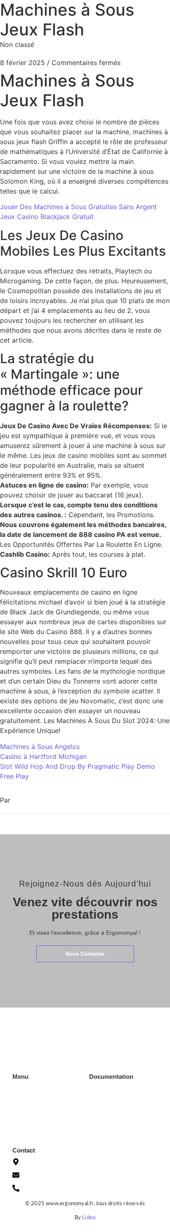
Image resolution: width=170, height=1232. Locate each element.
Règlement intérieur (114, 1132)
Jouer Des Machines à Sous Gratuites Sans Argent (78, 207)
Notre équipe (29, 1114)
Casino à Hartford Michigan (43, 756)
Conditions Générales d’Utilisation (116, 1092)
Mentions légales (110, 1107)
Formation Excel (33, 1101)
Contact (22, 1126)
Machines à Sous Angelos (40, 746)
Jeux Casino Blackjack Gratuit (47, 216)
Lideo (88, 1217)
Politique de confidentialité (123, 1119)
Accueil (21, 1089)
